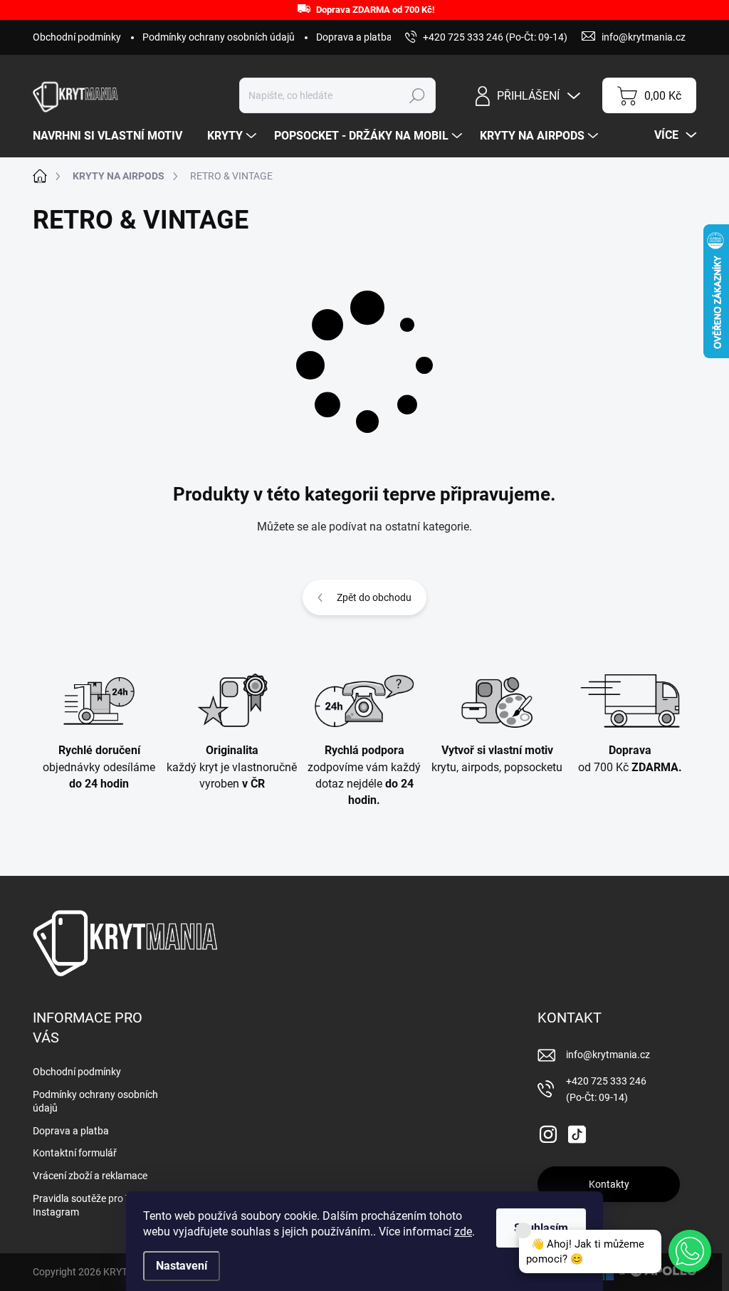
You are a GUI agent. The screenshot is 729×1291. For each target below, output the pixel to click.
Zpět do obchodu (374, 597)
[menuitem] (113, 136)
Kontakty (609, 1184)
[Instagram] (548, 1131)
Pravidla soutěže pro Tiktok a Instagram (96, 1205)
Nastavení (181, 1265)
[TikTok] (576, 1131)
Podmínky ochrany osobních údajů (218, 37)
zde (463, 1231)
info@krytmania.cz (608, 1054)
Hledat (417, 95)
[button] (689, 1251)
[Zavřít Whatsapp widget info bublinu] (523, 1230)
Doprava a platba (354, 37)
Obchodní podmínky (77, 37)
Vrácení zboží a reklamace (90, 1175)
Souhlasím (541, 1228)
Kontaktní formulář (75, 1153)
